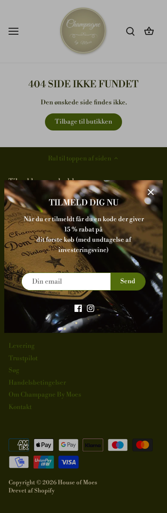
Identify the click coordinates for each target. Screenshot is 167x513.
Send (127, 281)
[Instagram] (90, 307)
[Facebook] (78, 307)
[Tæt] (150, 192)
